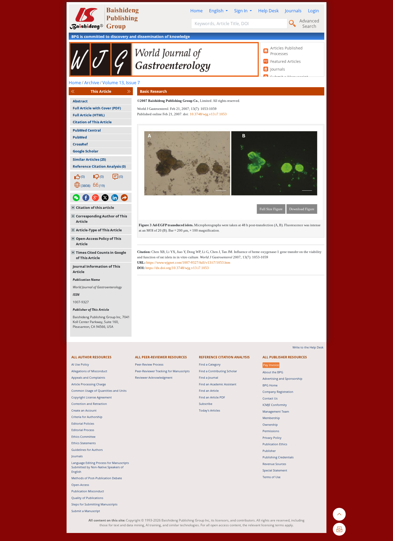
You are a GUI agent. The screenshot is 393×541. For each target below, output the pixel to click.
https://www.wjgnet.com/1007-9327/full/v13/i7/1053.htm (188, 262)
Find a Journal (208, 377)
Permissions (271, 431)
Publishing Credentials (278, 457)
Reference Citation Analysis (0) (99, 166)
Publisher (269, 451)
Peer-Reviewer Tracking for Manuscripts (162, 371)
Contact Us (270, 398)
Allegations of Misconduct (89, 371)
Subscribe (205, 404)
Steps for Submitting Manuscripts (94, 504)
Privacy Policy (272, 438)
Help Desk (268, 11)
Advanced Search (309, 23)
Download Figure (301, 209)
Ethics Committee (83, 437)
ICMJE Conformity (275, 405)
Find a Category (210, 364)
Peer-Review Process (149, 364)
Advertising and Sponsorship (282, 379)
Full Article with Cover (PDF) (97, 108)
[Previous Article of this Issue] (73, 91)
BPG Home (270, 385)
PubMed (80, 137)
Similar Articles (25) (89, 159)
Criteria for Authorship (86, 417)
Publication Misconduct (87, 491)
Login (313, 11)
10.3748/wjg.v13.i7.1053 (208, 114)
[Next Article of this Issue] (129, 91)
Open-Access (80, 485)
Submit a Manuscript (85, 511)
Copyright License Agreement (91, 397)
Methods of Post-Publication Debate (96, 478)
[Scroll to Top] (339, 514)
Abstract (80, 101)
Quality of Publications (87, 498)
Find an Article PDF (212, 397)
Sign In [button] (241, 11)
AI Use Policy (80, 364)
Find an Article (209, 391)
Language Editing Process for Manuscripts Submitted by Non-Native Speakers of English (100, 467)
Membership (271, 418)
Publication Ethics (275, 444)
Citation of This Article (92, 122)
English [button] (217, 11)
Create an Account (84, 410)
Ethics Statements (83, 443)
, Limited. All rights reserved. (219, 101)
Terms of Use (271, 477)
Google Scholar (85, 151)
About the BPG (273, 372)
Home (196, 11)
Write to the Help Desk (307, 347)
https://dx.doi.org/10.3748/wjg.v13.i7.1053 (177, 268)
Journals (293, 11)
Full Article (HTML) (89, 115)
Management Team (276, 411)
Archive (91, 83)
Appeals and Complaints (88, 377)
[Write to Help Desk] (339, 529)
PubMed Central (87, 130)
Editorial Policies (82, 423)
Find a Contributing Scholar (218, 371)
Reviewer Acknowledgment (153, 377)
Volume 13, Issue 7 (121, 83)
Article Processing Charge (88, 384)
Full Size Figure (271, 209)
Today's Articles (209, 410)
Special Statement (275, 470)
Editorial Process (82, 430)
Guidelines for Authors (87, 450)
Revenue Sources (274, 464)
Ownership (270, 425)
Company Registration (278, 392)
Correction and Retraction (89, 404)
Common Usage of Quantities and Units (98, 391)
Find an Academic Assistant (217, 384)
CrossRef (80, 144)
